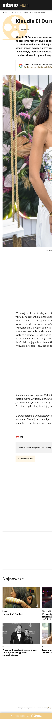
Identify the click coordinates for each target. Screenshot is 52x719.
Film (11, 12)
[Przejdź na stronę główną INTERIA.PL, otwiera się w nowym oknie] (11, 5)
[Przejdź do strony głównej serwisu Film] (24, 5)
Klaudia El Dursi (25, 458)
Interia (5, 12)
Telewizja (18, 12)
